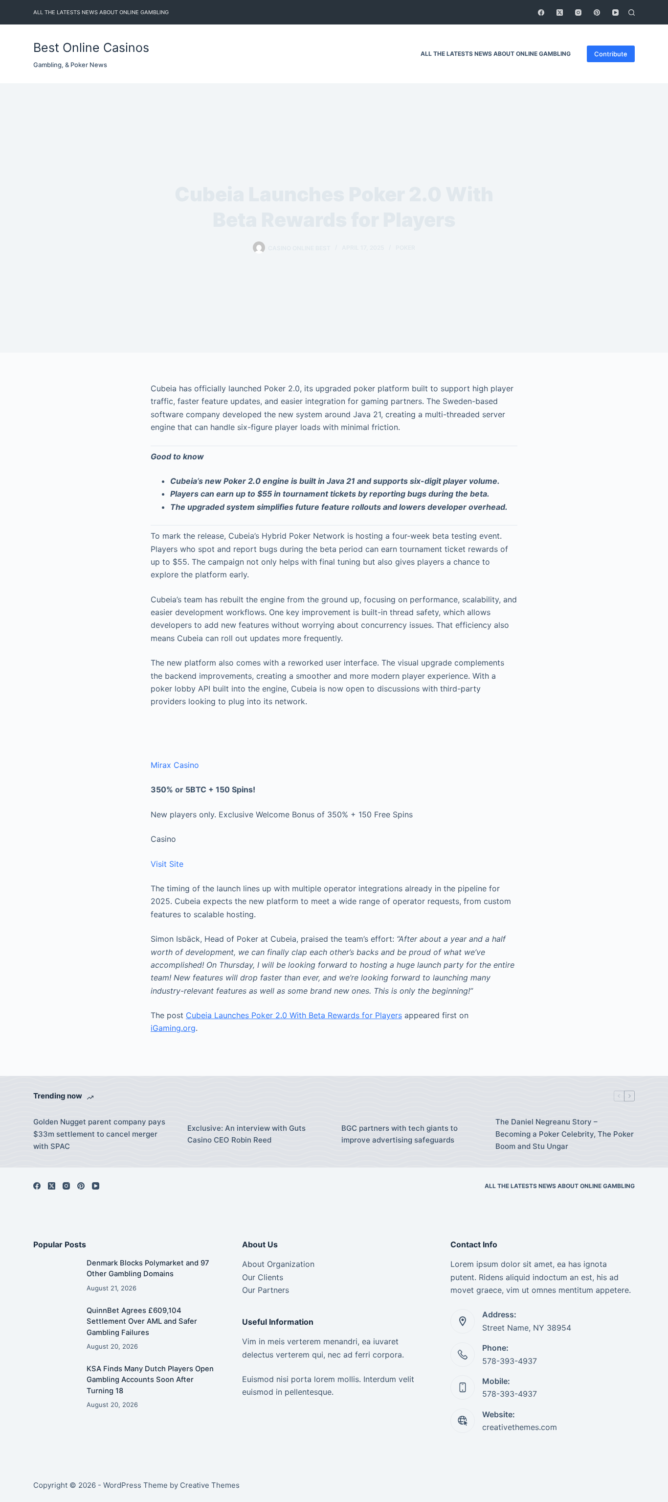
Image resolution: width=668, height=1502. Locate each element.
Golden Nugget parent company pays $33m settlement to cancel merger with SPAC (99, 1134)
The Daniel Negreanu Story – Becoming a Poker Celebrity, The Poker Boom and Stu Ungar (564, 1134)
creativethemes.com (519, 1427)
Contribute (610, 54)
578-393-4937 (509, 1361)
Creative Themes (210, 1485)
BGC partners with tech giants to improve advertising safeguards (399, 1134)
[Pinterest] (597, 12)
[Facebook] (541, 12)
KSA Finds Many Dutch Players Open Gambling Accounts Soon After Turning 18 (150, 1379)
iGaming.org (173, 1028)
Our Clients (262, 1277)
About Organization (278, 1264)
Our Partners (265, 1290)
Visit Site (167, 864)
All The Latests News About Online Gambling (101, 12)
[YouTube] (615, 12)
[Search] (631, 12)
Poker (405, 247)
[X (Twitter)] (560, 12)
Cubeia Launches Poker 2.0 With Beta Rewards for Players (294, 1015)
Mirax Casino (175, 765)
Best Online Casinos (91, 47)
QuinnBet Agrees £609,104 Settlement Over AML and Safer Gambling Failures (142, 1321)
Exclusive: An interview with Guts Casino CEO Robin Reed (246, 1134)
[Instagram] (578, 12)
